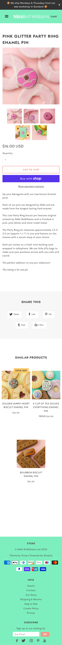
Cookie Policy (31, 608)
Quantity (7, 153)
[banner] (31, 16)
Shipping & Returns (31, 599)
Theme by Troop (19, 555)
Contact (31, 590)
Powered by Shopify (41, 555)
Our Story (31, 594)
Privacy (31, 612)
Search (31, 585)
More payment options (31, 186)
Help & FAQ (31, 603)
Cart (54, 16)
